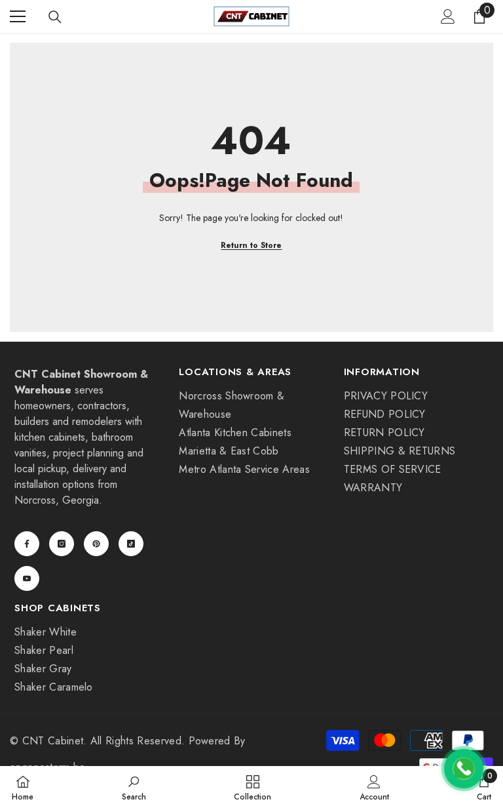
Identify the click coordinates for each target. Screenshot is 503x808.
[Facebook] (26, 543)
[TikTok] (131, 543)
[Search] (55, 17)
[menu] (18, 16)
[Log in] (448, 16)
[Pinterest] (96, 543)
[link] (134, 787)
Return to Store (251, 245)
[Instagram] (61, 543)
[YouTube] (26, 578)
